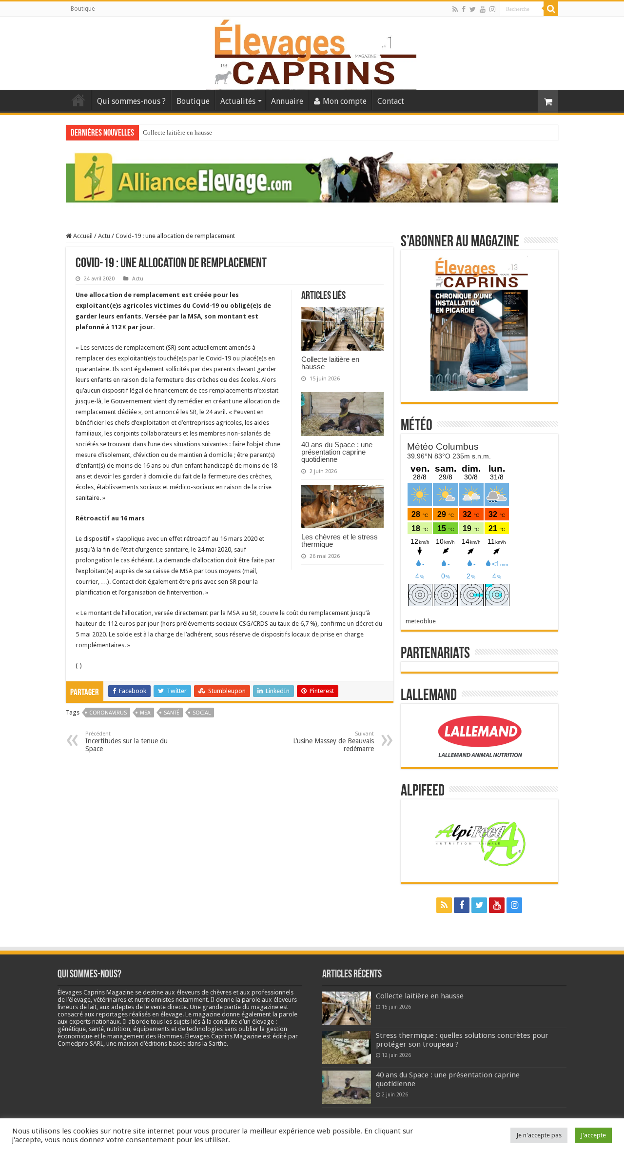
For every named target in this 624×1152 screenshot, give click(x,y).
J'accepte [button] (593, 1135)
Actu (104, 235)
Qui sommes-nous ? (131, 101)
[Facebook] (464, 9)
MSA (145, 713)
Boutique (83, 8)
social (202, 713)
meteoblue (421, 621)
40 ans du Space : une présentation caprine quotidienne (336, 451)
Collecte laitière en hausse (177, 132)
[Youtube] (483, 9)
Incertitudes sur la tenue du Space (126, 742)
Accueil (78, 100)
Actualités (237, 101)
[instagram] (492, 9)
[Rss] (455, 9)
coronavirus (108, 713)
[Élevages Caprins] (312, 51)
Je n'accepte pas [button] (539, 1135)
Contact (390, 101)
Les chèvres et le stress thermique (339, 540)
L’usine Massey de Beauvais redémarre (333, 742)
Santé (171, 713)
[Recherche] (551, 8)
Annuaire (287, 101)
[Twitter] (472, 9)
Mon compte (345, 101)
